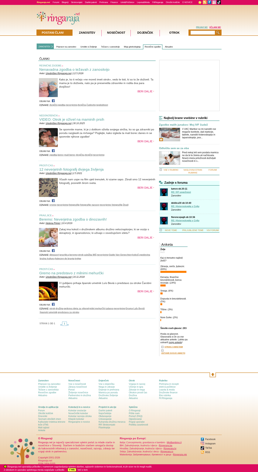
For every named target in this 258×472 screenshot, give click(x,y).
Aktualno (169, 47)
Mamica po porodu (108, 392)
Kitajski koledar (76, 419)
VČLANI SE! (215, 27)
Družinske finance (168, 392)
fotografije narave (89, 205)
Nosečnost (116, 32)
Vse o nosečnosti (77, 384)
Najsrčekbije (105, 413)
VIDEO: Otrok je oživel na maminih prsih (71, 119)
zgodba (61, 105)
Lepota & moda (167, 389)
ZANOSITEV (44, 46)
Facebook (210, 439)
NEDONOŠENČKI (48, 115)
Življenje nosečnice (78, 392)
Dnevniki (42, 416)
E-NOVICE (187, 2)
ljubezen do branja (64, 258)
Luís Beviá (139, 308)
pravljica (64, 254)
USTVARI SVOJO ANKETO (173, 353)
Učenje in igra (136, 387)
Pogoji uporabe (137, 422)
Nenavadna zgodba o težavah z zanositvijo (74, 70)
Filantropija (104, 427)
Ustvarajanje (105, 419)
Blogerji (65, 2)
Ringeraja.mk (180, 454)
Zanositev (176, 195)
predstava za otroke (68, 312)
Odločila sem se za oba (174, 148)
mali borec (70, 155)
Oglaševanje (135, 419)
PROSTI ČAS (46, 165)
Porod (71, 389)
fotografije (74, 205)
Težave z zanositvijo (110, 47)
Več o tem (83, 470)
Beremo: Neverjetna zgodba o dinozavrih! (73, 219)
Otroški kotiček (173, 2)
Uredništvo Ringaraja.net (58, 73)
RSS (207, 452)
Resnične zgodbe (153, 47)
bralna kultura (47, 258)
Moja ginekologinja (132, 47)
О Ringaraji (135, 410)
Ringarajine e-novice (79, 422)
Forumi (56, 2)
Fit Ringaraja (165, 398)
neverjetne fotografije (111, 205)
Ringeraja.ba (165, 445)
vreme (52, 205)
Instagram (210, 443)
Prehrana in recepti (169, 384)
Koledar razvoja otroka (80, 416)
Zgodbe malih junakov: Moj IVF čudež (183, 124)
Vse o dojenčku (106, 384)
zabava (109, 308)
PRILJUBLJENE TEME (192, 230)
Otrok (174, 32)
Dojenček (145, 32)
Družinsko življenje (108, 395)
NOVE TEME (171, 230)
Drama (129, 308)
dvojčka (82, 105)
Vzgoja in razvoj (137, 384)
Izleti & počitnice (167, 387)
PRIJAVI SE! (202, 27)
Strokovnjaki (76, 2)
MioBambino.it (174, 442)
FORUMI (213, 170)
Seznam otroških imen (49, 419)
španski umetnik (48, 312)
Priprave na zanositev (66, 47)
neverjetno (71, 105)
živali (125, 205)
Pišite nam (134, 413)
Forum (41, 410)
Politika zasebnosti (138, 424)
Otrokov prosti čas (138, 392)
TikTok (208, 448)
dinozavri (54, 254)
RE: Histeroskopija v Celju (185, 206)
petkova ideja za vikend (76, 308)
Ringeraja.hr (170, 448)
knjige (78, 258)
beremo (73, 254)
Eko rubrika (165, 395)
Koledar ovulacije (77, 410)
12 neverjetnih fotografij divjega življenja (71, 169)
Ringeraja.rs (167, 451)
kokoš (135, 254)
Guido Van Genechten (120, 254)
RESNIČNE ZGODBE (50, 65)
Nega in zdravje (107, 387)
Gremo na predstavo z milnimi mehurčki (71, 273)
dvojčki (53, 105)
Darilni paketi (91, 2)
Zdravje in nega (137, 389)
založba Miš (90, 254)
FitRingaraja (157, 2)
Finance (114, 2)
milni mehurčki (97, 308)
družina (59, 308)
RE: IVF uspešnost (181, 192)
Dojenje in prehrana (109, 389)
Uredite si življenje (88, 47)
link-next (68, 325)
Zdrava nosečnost (77, 387)
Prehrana (103, 2)
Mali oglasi (43, 427)
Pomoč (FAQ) (135, 416)
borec (61, 155)
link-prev (61, 325)
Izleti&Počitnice (127, 2)
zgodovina (144, 254)
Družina (133, 395)
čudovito (91, 105)
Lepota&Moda (143, 2)
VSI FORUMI (213, 230)
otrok (81, 254)
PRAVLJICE (45, 215)
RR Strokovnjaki (107, 424)
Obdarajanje (105, 416)
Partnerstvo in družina (79, 395)
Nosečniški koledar (78, 413)
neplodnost (102, 105)
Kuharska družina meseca (112, 422)
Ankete (41, 430)
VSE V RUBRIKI (171, 170)
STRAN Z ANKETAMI (174, 347)
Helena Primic (53, 223)
